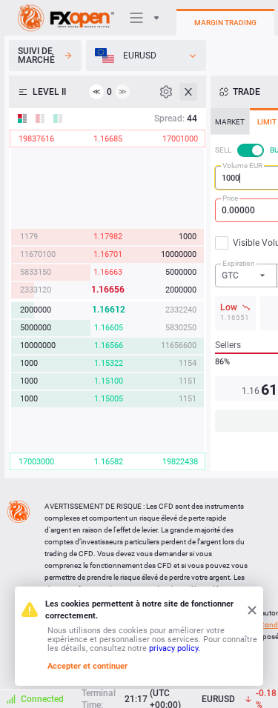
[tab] (230, 121)
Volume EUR (242, 165)
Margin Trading (225, 23)
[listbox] (146, 55)
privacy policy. (174, 648)
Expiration (238, 263)
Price (230, 198)
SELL (223, 150)
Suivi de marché (36, 55)
